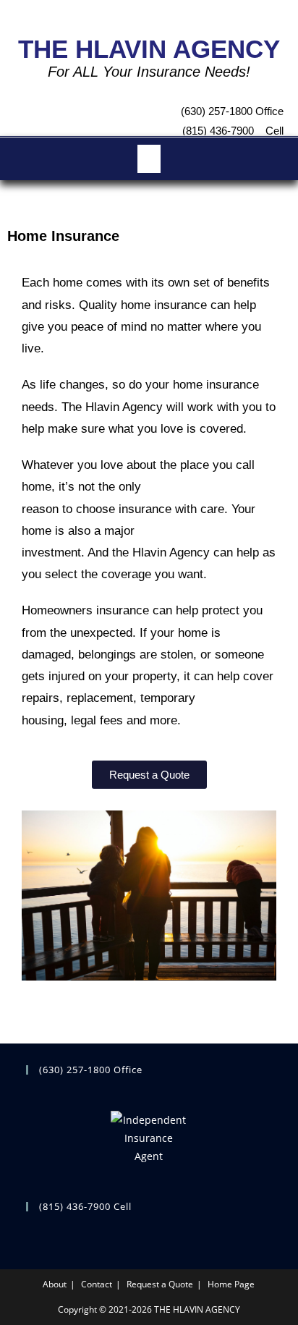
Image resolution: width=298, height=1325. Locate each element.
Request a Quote (160, 1284)
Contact (96, 1284)
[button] (149, 159)
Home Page (231, 1284)
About (55, 1284)
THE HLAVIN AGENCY (149, 49)
